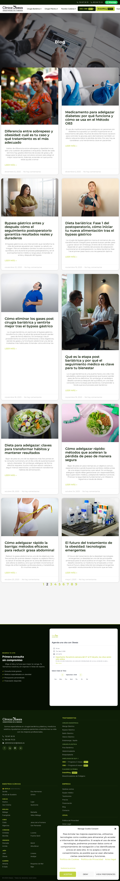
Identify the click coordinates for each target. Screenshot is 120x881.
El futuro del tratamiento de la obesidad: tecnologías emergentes (88, 546)
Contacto (65, 810)
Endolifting (105, 9)
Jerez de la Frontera (38, 822)
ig (10, 748)
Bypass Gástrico (68, 730)
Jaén (4, 853)
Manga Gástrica (68, 726)
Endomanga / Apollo (69, 740)
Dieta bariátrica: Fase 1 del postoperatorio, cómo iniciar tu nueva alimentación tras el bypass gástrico (89, 228)
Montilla (5, 836)
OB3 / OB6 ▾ (86, 9)
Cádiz (4, 822)
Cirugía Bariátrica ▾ (34, 9)
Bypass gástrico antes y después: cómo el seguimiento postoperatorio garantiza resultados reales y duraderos (29, 230)
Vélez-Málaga (36, 815)
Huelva (5, 802)
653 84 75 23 (98, 2)
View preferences (105, 874)
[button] (115, 829)
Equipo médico (67, 793)
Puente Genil (35, 836)
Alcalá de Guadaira (9, 794)
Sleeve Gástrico (68, 737)
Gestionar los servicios (68, 868)
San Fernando (36, 825)
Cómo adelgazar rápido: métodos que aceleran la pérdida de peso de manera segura (88, 454)
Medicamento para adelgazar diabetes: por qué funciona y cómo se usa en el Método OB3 (89, 117)
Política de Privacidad (92, 859)
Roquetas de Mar (37, 864)
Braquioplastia (67, 755)
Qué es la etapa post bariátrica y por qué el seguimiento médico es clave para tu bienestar (89, 362)
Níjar (32, 867)
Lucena (33, 833)
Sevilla (4, 791)
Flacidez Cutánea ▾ (68, 9)
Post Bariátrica (67, 748)
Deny (85, 874)
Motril (33, 843)
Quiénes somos (68, 789)
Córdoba (5, 833)
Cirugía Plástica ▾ (51, 9)
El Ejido (5, 867)
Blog (64, 807)
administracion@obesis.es (14, 743)
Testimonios (66, 796)
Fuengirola (6, 815)
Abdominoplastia (68, 751)
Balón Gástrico (67, 733)
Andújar (33, 856)
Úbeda (4, 856)
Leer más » (11, 165)
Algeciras (5, 825)
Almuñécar (35, 846)
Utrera (33, 794)
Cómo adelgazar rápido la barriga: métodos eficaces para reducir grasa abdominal (29, 546)
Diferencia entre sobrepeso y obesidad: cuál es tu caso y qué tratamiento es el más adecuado (29, 136)
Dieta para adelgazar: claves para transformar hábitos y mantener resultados (28, 449)
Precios (65, 800)
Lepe (32, 802)
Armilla (4, 846)
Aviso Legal (66, 824)
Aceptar (68, 874)
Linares (33, 853)
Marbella (34, 812)
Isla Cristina (6, 805)
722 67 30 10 (83, 2)
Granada (5, 843)
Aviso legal (110, 859)
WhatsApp (112, 2)
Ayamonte (34, 805)
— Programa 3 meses (75, 762)
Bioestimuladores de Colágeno (73, 776)
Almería (5, 864)
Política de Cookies (69, 859)
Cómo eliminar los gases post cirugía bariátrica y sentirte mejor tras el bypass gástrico (29, 322)
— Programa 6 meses (74, 765)
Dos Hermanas (36, 791)
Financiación (67, 803)
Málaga (5, 812)
